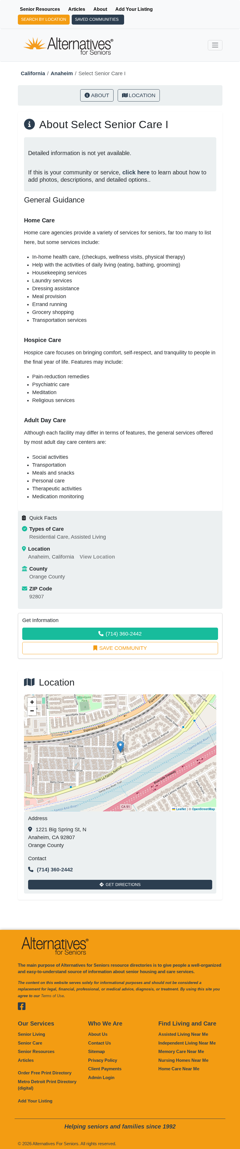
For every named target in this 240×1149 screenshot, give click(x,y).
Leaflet (180, 809)
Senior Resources (40, 9)
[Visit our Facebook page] (22, 1006)
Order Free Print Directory (44, 1072)
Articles (76, 9)
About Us (97, 1034)
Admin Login (101, 1077)
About (100, 9)
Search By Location (43, 19)
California (33, 73)
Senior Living (31, 1034)
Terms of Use (52, 996)
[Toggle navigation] (215, 45)
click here (136, 172)
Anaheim (62, 73)
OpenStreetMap (203, 809)
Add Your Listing (134, 9)
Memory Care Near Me (181, 1051)
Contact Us (99, 1042)
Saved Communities (97, 19)
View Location (97, 557)
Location (142, 95)
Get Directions (123, 884)
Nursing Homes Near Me (183, 1060)
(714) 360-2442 (124, 634)
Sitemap (96, 1051)
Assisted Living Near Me (183, 1034)
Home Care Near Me (178, 1068)
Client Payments (104, 1068)
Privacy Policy (102, 1060)
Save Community (123, 648)
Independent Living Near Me (187, 1042)
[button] (120, 747)
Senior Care (30, 1042)
